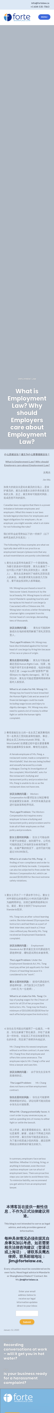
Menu (44, 17)
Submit (27, 1321)
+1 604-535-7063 (40, 6)
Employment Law (27, 379)
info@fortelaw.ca (40, 3)
